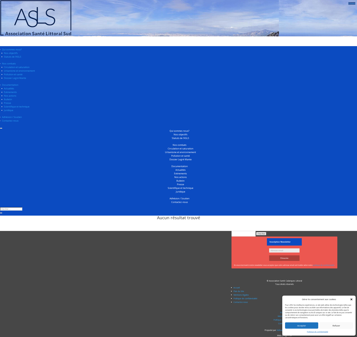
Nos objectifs (11, 53)
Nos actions (10, 95)
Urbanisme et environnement (19, 70)
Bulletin (8, 99)
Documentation (10, 84)
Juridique (8, 110)
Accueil (236, 287)
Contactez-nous (10, 120)
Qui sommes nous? (12, 49)
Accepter (301, 325)
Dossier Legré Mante (15, 78)
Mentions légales (241, 295)
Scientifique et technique (16, 106)
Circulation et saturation (16, 67)
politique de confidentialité (323, 265)
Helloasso (281, 330)
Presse (7, 103)
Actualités (9, 88)
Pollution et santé (13, 74)
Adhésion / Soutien (12, 117)
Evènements (10, 92)
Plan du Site (238, 291)
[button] (351, 299)
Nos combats (9, 63)
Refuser (336, 325)
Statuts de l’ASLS (12, 56)
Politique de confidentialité (317, 332)
